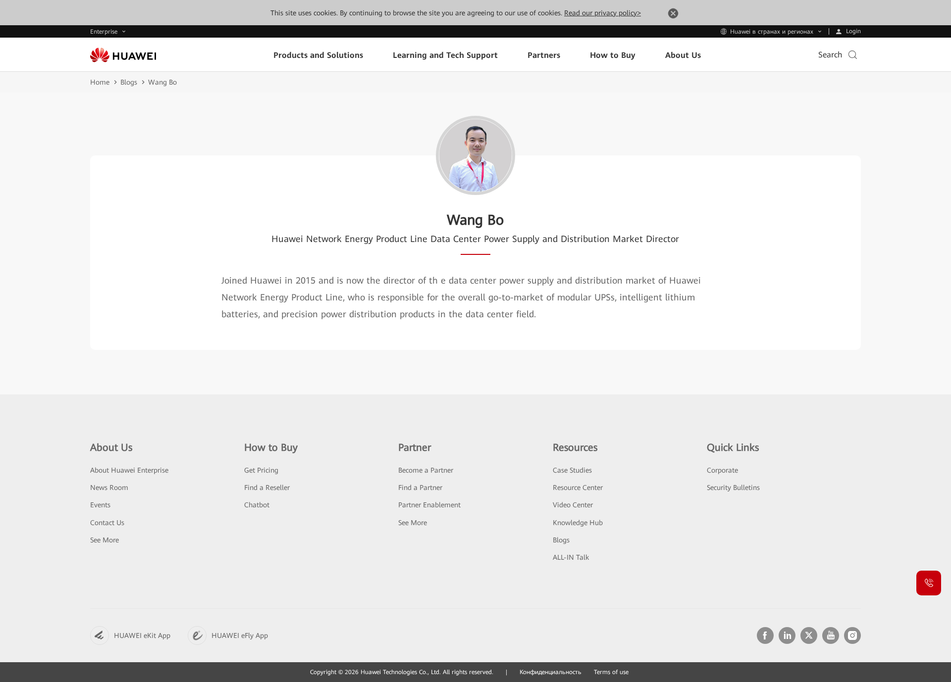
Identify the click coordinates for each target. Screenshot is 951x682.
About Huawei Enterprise (129, 470)
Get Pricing (261, 470)
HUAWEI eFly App (239, 635)
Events (100, 505)
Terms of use (611, 672)
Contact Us (107, 523)
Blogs (128, 82)
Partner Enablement (429, 505)
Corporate (722, 470)
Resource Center (578, 487)
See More (104, 540)
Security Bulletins (733, 487)
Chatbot (256, 505)
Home (99, 82)
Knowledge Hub (578, 523)
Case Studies (572, 470)
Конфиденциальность (550, 672)
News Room (109, 487)
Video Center (573, 505)
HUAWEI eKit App (142, 635)
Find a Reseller (267, 487)
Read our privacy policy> (602, 13)
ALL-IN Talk (571, 557)
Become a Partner (425, 470)
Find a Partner (420, 487)
